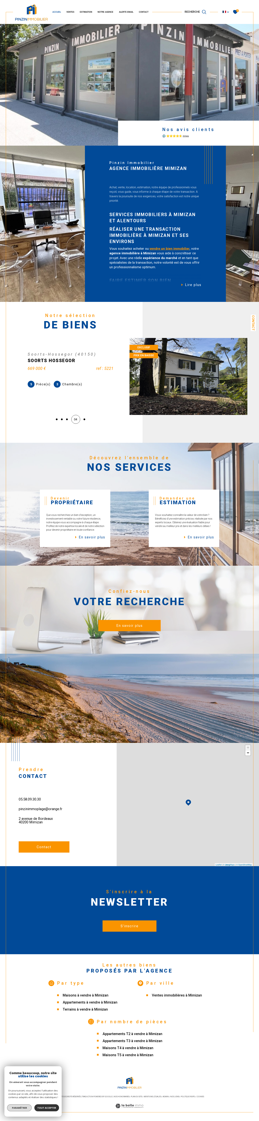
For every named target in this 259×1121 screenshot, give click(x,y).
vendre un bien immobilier (170, 249)
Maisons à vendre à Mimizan (85, 995)
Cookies (200, 1097)
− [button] (248, 753)
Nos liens (174, 1097)
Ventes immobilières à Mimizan (177, 995)
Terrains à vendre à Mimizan (85, 1009)
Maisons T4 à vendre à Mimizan (128, 1048)
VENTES (70, 12)
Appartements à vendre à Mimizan (90, 1002)
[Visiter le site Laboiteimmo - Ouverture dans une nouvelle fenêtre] (129, 1110)
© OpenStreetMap (244, 864)
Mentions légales (152, 1097)
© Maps (229, 864)
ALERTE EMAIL (126, 12)
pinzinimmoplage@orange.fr (40, 809)
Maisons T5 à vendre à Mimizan (128, 1055)
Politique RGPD (188, 1097)
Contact (253, 323)
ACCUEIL (56, 12)
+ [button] (248, 747)
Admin (166, 1097)
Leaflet (218, 864)
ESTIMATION (86, 12)
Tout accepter (46, 1107)
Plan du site (136, 1097)
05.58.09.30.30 (30, 799)
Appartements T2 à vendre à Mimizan (132, 1034)
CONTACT (144, 12)
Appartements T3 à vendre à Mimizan (132, 1041)
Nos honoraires (121, 1097)
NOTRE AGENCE (105, 12)
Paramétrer (19, 1107)
